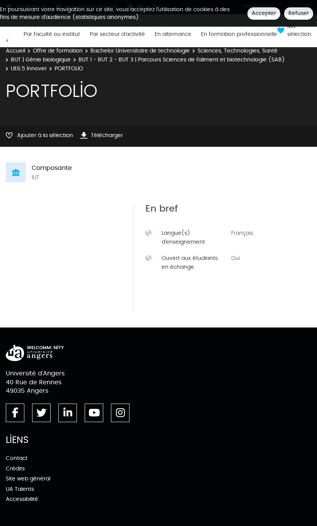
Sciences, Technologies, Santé (238, 51)
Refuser (298, 13)
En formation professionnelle (239, 34)
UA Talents (20, 489)
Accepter (264, 13)
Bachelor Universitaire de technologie (140, 51)
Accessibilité (22, 499)
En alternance (173, 34)
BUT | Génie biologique (41, 60)
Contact (16, 458)
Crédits (15, 469)
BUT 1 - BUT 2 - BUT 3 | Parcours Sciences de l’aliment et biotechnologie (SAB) (181, 60)
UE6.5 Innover (29, 68)
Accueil (15, 51)
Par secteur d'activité (117, 34)
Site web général (28, 479)
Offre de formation (58, 51)
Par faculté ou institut (52, 34)
